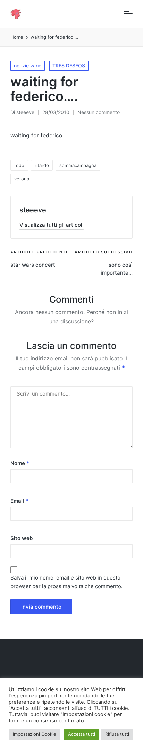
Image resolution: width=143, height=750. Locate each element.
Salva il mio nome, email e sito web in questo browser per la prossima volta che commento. (66, 582)
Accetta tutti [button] (81, 734)
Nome (19, 463)
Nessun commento (98, 112)
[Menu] (128, 13)
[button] (51, 225)
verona (21, 179)
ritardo (42, 165)
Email (19, 501)
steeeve (32, 210)
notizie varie (27, 65)
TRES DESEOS (68, 65)
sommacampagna (77, 165)
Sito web (21, 538)
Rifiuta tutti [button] (117, 734)
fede (19, 165)
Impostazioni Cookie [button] (34, 734)
